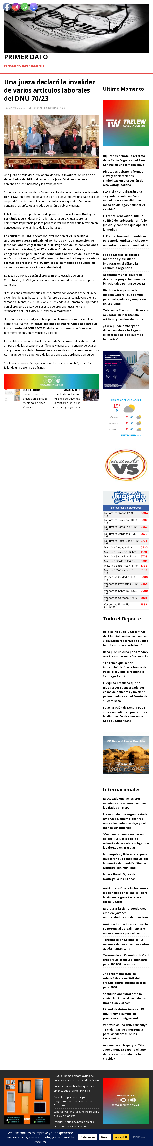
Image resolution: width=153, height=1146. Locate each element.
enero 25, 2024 (18, 108)
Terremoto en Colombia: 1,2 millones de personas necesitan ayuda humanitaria (126, 944)
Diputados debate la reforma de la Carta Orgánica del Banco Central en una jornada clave (125, 160)
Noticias (53, 108)
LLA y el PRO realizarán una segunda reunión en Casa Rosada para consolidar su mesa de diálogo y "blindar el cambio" (124, 200)
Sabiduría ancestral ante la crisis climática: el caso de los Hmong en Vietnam (124, 998)
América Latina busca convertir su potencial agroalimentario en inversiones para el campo (125, 928)
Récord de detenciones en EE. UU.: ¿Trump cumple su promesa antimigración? (124, 1013)
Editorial (37, 108)
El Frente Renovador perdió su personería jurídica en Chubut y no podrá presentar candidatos (125, 240)
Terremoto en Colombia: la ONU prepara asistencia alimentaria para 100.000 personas (126, 959)
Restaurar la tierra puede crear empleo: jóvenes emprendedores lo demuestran (125, 913)
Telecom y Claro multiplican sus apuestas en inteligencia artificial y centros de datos (126, 314)
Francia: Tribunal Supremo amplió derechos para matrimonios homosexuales (74, 1126)
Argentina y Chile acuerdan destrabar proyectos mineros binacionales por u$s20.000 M (124, 279)
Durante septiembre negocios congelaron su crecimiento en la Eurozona (73, 1101)
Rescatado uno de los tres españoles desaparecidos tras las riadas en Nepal (124, 803)
